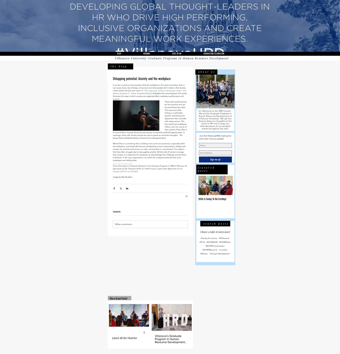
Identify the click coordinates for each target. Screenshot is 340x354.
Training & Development (219, 254)
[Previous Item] (202, 185)
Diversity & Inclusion (209, 238)
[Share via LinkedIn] (127, 188)
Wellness (204, 254)
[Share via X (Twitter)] (120, 188)
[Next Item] (228, 185)
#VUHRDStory (225, 242)
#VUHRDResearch (210, 250)
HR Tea (202, 242)
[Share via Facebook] (114, 188)
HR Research (224, 238)
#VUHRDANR (212, 242)
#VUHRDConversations (215, 246)
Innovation (223, 250)
